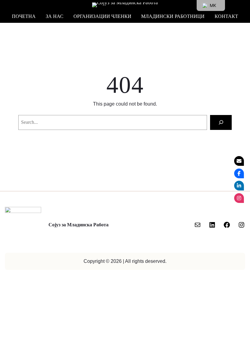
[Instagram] (241, 224)
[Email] (239, 161)
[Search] (221, 122)
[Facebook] (226, 224)
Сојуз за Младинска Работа (78, 225)
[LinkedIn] (212, 224)
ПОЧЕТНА (24, 16)
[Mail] (197, 224)
